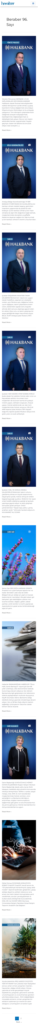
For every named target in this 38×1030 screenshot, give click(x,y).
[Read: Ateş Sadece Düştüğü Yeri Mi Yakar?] (19, 948)
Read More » (6, 130)
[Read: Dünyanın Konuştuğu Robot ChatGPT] (19, 850)
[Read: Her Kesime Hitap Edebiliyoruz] (19, 361)
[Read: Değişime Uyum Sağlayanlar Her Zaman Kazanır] (19, 66)
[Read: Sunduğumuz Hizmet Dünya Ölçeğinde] (19, 749)
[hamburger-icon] (33, 3)
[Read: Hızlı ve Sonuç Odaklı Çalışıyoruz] (19, 457)
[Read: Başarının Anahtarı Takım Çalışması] (19, 262)
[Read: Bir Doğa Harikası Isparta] (19, 555)
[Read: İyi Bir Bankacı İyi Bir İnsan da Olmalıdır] (19, 168)
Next (19, 1022)
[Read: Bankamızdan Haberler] (19, 651)
